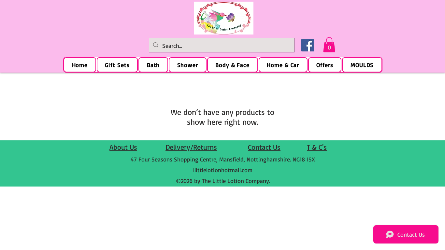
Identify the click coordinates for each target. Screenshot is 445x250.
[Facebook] (307, 45)
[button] (329, 44)
